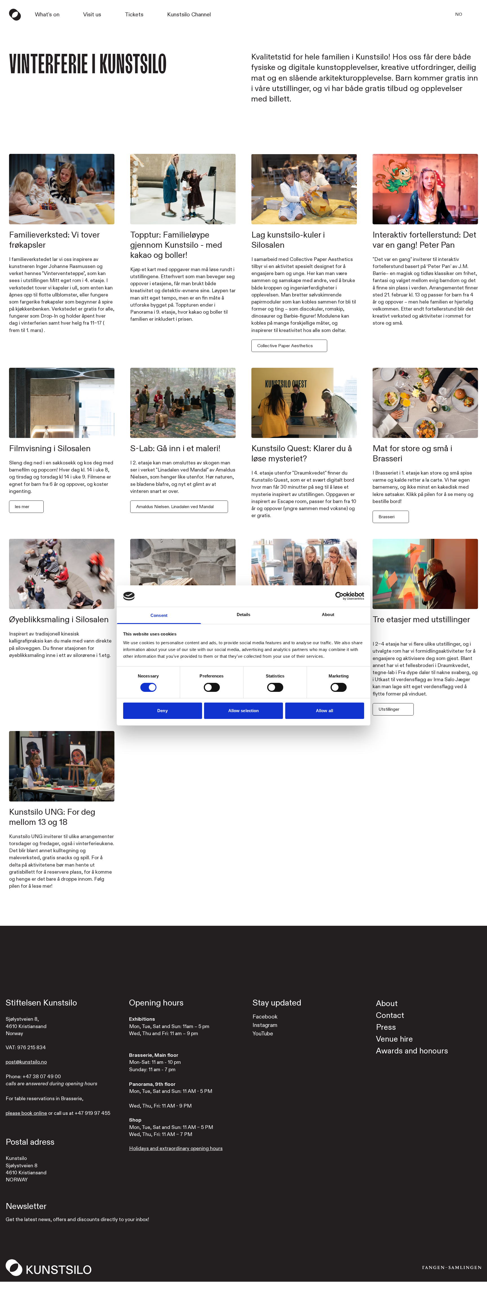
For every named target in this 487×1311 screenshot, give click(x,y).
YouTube (263, 1033)
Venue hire (394, 1039)
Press (386, 1027)
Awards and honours (412, 1051)
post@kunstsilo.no (26, 1062)
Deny (162, 710)
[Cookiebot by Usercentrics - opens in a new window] (339, 596)
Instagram (265, 1025)
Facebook (265, 1016)
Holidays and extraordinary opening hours (176, 1148)
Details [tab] (244, 614)
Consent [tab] (158, 615)
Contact (390, 1015)
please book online (26, 1113)
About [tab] (328, 614)
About (387, 1004)
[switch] (212, 687)
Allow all (324, 710)
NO (458, 14)
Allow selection (243, 710)
